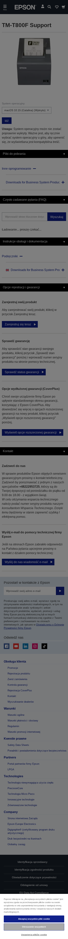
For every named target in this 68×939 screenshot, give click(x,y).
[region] (34, 916)
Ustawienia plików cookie (34, 935)
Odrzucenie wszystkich (34, 927)
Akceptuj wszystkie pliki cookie (34, 919)
